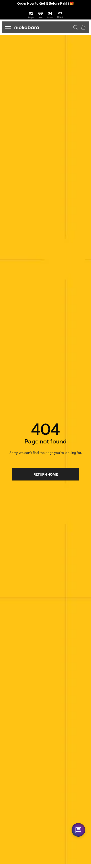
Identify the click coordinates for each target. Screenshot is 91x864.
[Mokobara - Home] (26, 27)
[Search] (75, 27)
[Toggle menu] (8, 27)
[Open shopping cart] (83, 27)
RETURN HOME (45, 474)
